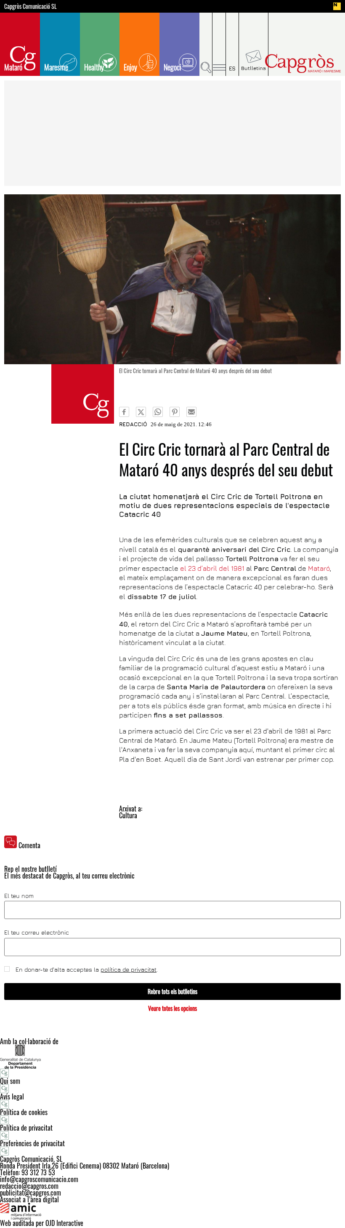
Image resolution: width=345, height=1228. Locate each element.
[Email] (191, 412)
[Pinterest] (175, 412)
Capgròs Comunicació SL (30, 6)
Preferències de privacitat (32, 1143)
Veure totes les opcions (172, 1008)
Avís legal (12, 1096)
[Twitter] (141, 412)
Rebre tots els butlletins (172, 991)
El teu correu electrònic (36, 932)
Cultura (128, 815)
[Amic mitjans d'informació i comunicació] (172, 1211)
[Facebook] (124, 412)
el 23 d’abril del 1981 (212, 568)
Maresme (56, 67)
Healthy (94, 67)
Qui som (10, 1081)
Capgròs (302, 63)
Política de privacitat (26, 1128)
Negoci (172, 67)
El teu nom (19, 895)
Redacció (133, 424)
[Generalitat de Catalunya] (172, 1057)
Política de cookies (24, 1112)
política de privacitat (129, 969)
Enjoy (130, 67)
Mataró (13, 67)
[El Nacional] (337, 6)
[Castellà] (232, 44)
